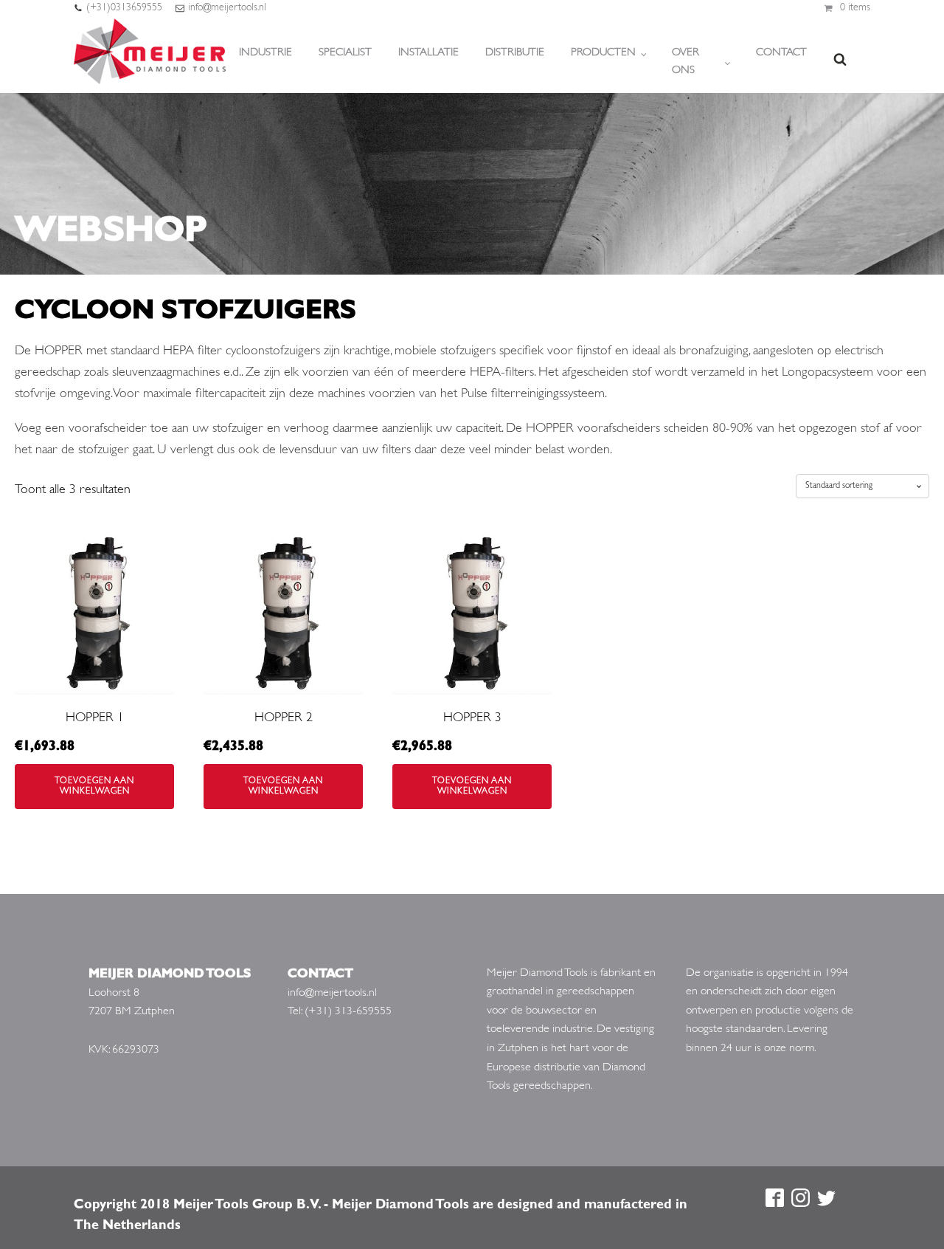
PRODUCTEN (603, 52)
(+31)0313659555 (124, 7)
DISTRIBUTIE (514, 52)
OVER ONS (685, 61)
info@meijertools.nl (227, 7)
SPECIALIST (345, 52)
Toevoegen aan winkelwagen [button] (94, 786)
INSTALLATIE (428, 52)
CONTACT (781, 52)
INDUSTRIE (265, 52)
